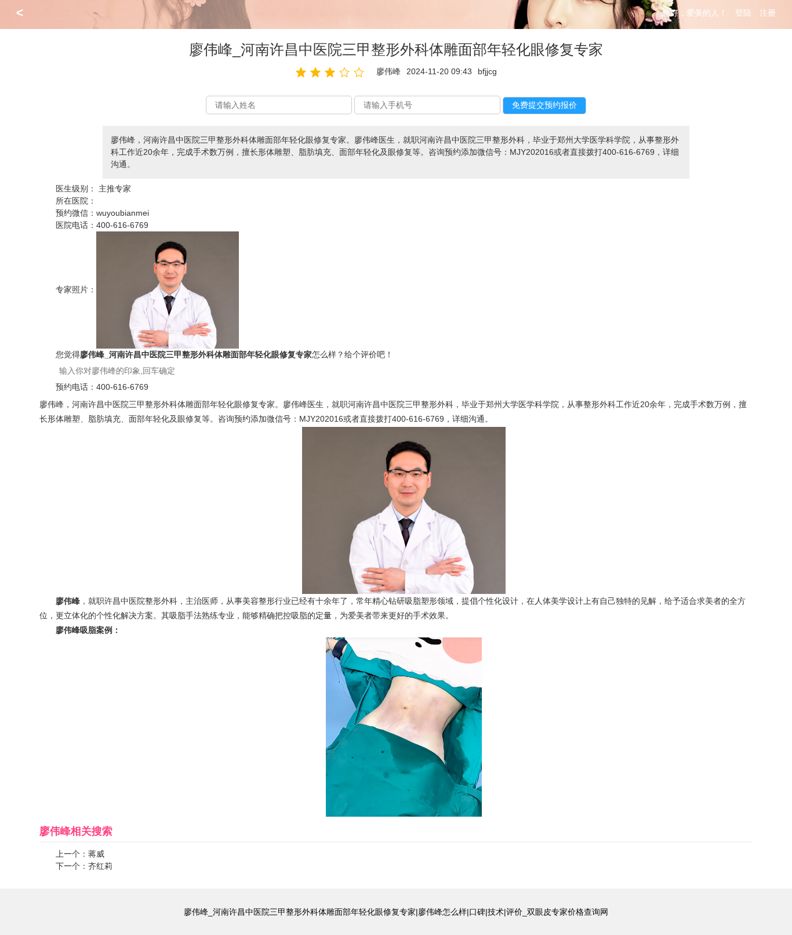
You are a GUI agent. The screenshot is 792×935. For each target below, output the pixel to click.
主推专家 (115, 188)
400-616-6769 (122, 225)
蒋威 (96, 853)
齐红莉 (100, 866)
